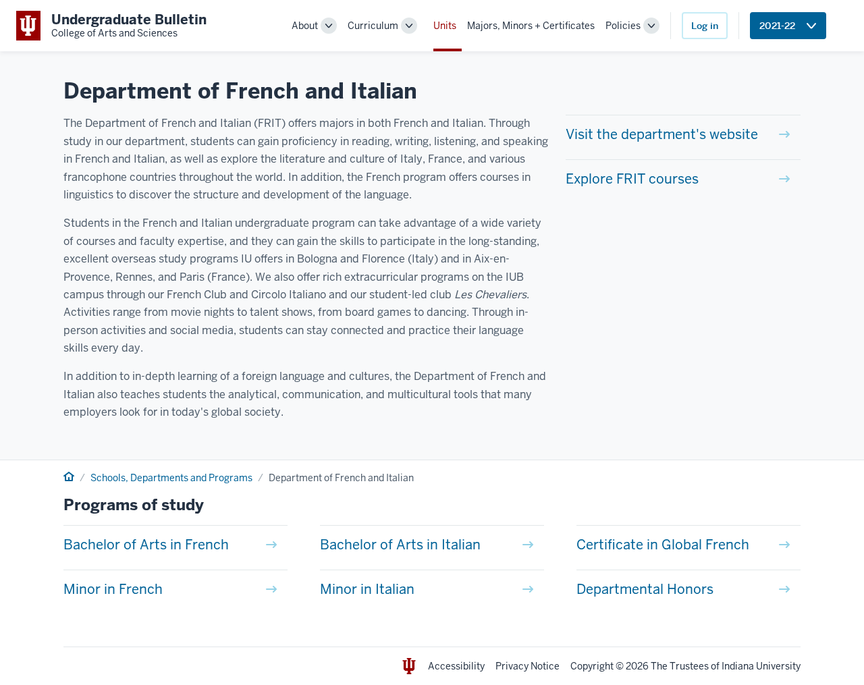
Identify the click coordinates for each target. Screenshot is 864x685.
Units (444, 26)
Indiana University (761, 666)
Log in (704, 26)
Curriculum (373, 26)
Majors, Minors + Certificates (531, 26)
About (305, 26)
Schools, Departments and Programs (171, 478)
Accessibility (456, 666)
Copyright (592, 666)
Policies (623, 26)
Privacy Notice (527, 666)
